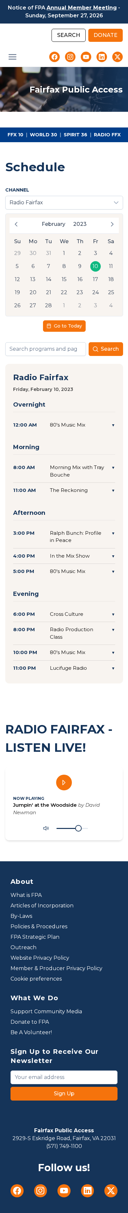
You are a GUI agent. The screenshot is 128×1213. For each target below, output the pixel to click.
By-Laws (21, 916)
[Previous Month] (16, 224)
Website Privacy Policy (40, 958)
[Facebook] (54, 57)
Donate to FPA (30, 1022)
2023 (80, 224)
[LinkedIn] (101, 57)
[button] (12, 57)
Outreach (23, 947)
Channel (17, 190)
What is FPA (26, 895)
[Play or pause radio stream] (64, 782)
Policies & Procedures (39, 926)
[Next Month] (112, 224)
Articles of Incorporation (42, 905)
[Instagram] (70, 57)
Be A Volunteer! (31, 1032)
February (53, 224)
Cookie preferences (36, 979)
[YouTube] (86, 57)
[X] (117, 57)
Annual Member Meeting (82, 8)
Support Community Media (46, 1011)
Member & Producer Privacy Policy (56, 968)
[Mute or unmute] (46, 828)
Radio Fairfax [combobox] (26, 202)
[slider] (78, 828)
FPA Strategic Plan (35, 937)
